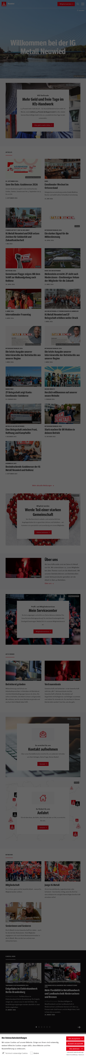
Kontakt (42, 764)
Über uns (48, 583)
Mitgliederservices (42, 631)
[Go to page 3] (41, 1027)
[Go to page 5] (47, 1027)
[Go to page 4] (44, 1027)
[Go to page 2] (39, 1027)
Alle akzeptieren (74, 1038)
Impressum (81, 1054)
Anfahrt (42, 827)
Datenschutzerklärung (72, 1054)
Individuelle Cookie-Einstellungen (75, 1052)
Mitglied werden (65, 4)
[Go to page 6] (49, 1027)
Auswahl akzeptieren (75, 1043)
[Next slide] (79, 1027)
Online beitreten (42, 532)
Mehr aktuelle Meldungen (42, 485)
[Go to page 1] (36, 1027)
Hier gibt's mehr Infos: (42, 125)
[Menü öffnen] (82, 4)
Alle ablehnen (74, 1048)
